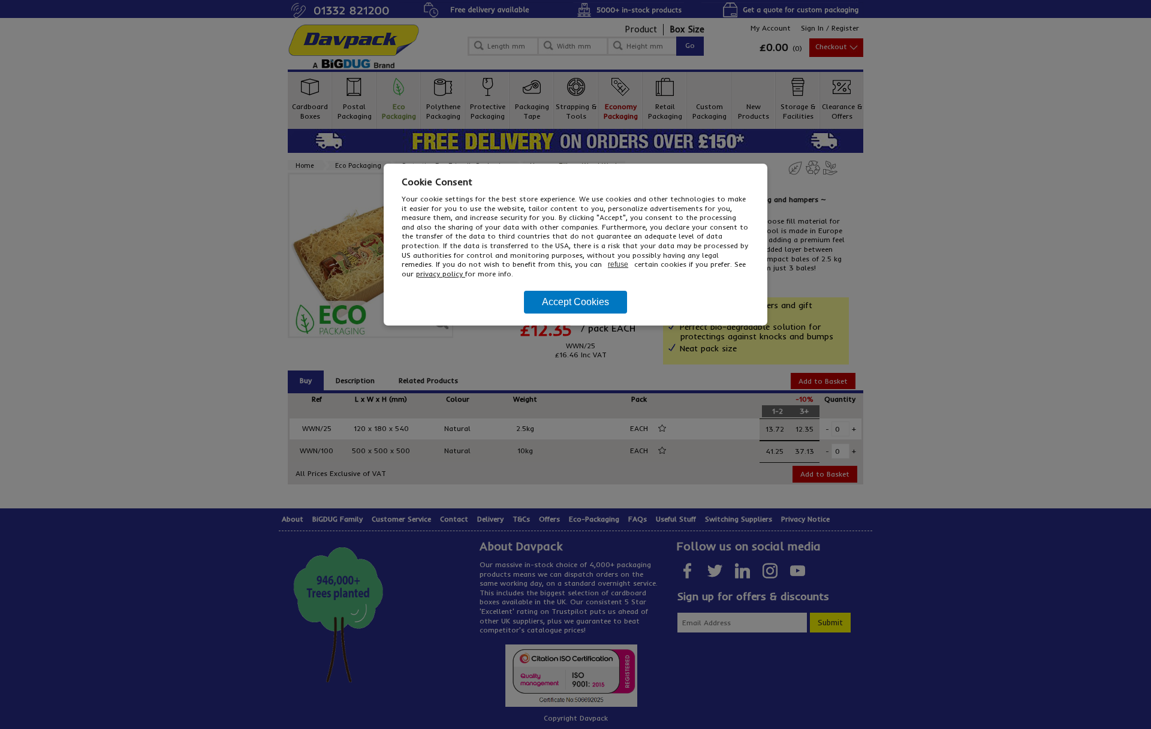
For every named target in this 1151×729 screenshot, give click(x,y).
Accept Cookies (575, 302)
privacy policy (440, 273)
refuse (618, 264)
